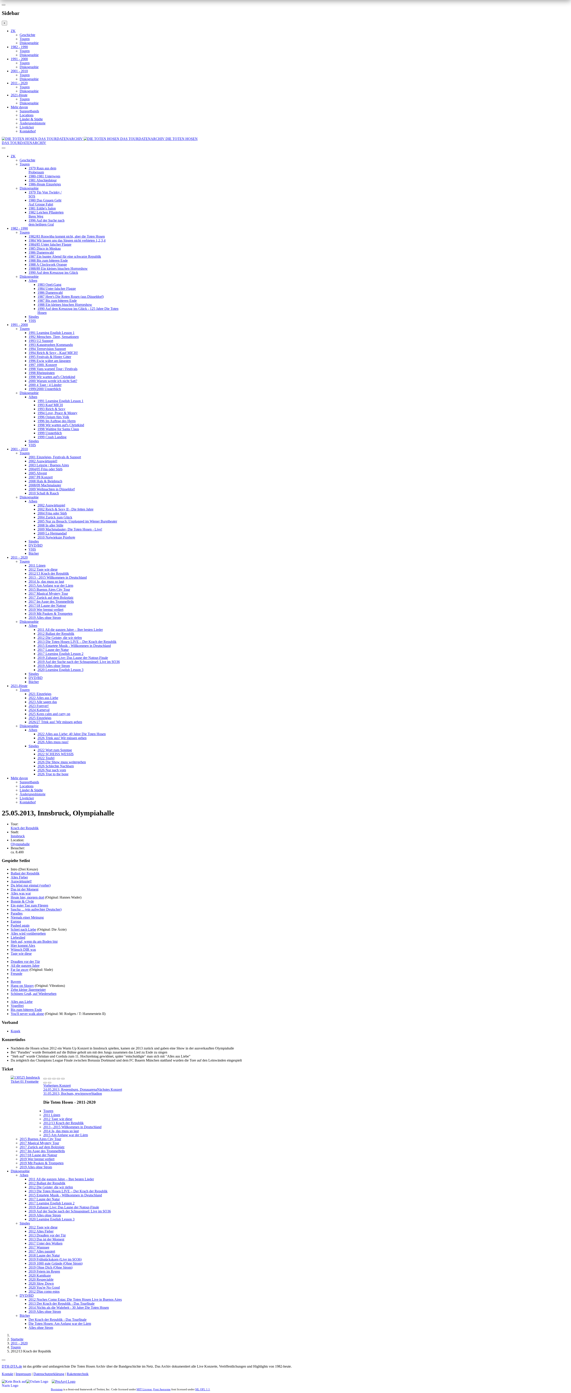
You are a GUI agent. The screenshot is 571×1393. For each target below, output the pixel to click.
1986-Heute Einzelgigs (45, 184)
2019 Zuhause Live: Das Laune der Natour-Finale (72, 658)
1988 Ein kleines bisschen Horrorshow (64, 305)
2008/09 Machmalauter (45, 485)
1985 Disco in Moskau (45, 248)
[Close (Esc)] (45, 1078)
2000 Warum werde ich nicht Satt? (53, 381)
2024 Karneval (39, 710)
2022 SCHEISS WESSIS (55, 754)
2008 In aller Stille (50, 525)
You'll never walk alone (27, 1014)
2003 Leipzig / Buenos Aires (49, 465)
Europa (16, 921)
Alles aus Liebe (22, 1002)
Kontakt (7, 1374)
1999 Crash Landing (51, 437)
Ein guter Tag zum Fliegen (29, 905)
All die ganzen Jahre (25, 965)
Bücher (34, 553)
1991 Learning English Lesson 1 (51, 333)
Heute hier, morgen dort (27, 897)
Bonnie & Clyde (22, 901)
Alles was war (21, 893)
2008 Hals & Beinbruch (45, 481)
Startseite (17, 1339)
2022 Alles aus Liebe (43, 698)
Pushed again (20, 925)
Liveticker (27, 127)
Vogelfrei (17, 1006)
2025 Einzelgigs (40, 718)
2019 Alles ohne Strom (45, 617)
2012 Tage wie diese (43, 569)
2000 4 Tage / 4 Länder (45, 385)
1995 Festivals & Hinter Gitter (50, 357)
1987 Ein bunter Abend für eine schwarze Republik (65, 256)
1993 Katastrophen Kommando (51, 345)
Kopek (15, 1031)
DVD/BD (36, 545)
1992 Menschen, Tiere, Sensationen (54, 337)
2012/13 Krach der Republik (49, 573)
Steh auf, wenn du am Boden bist (34, 941)
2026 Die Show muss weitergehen (61, 762)
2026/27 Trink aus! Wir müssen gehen (55, 722)
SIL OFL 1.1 (202, 1389)
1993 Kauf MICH (50, 405)
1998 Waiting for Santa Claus (58, 429)
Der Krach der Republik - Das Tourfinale (58, 1319)
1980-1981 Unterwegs (44, 176)
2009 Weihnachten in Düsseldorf (52, 489)
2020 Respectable (41, 1279)
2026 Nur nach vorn (51, 770)
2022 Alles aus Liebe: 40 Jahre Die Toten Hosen (71, 734)
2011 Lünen (37, 565)
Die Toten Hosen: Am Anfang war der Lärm (60, 1323)
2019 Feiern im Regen (44, 1271)
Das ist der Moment (24, 889)
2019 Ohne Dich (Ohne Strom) (50, 1267)
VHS (32, 321)
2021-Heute (19, 95)
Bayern (16, 982)
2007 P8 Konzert (41, 477)
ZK (13, 31)
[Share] (49, 1078)
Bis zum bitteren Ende (26, 1010)
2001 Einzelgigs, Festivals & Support (55, 457)
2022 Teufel (45, 758)
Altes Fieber (19, 877)
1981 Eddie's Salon (42, 208)
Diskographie (29, 43)
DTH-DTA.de (12, 1366)
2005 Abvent (38, 473)
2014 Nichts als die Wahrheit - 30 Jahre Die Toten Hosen (69, 1307)
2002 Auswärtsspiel (51, 505)
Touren (25, 39)
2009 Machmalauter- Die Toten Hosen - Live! (69, 529)
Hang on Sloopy (22, 986)
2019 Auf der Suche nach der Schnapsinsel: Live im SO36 (78, 662)
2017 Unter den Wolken (45, 1243)
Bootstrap (57, 1389)
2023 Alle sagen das (43, 702)
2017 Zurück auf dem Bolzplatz (51, 597)
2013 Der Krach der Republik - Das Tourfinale (62, 1303)
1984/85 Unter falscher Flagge (50, 244)
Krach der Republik (25, 828)
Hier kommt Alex (23, 945)
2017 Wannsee (39, 1247)
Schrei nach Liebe (23, 929)
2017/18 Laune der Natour (47, 605)
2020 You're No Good (44, 1287)
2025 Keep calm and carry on (49, 714)
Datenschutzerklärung (48, 1374)
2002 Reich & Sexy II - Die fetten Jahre (65, 509)
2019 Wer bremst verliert (46, 609)
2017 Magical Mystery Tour (48, 593)
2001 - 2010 (19, 71)
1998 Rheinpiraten (42, 373)
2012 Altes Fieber (41, 1231)
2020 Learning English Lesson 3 (60, 670)
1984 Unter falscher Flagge (56, 288)
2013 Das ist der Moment (46, 1239)
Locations (26, 115)
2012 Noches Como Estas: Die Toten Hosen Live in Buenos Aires (75, 1299)
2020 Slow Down (41, 1283)
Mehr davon (19, 107)
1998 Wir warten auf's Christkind (52, 377)
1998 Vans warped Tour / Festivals (53, 369)
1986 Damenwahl (41, 252)
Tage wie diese (21, 953)
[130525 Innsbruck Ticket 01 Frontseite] (27, 1081)
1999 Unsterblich (49, 433)
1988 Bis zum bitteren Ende (48, 260)
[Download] (54, 1078)
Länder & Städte (31, 119)
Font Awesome (162, 1389)
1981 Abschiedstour (43, 180)
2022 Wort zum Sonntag (54, 750)
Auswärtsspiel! (21, 881)
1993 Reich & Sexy (51, 409)
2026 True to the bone (52, 774)
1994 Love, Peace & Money (57, 413)
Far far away (20, 969)
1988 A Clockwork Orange (48, 264)
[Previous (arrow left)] (45, 1082)
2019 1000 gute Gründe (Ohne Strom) (56, 1263)
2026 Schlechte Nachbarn (55, 766)
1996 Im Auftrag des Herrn (56, 421)
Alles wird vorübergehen (28, 933)
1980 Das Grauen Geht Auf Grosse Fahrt (45, 202)
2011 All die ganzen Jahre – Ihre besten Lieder (70, 630)
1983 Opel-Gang (49, 284)
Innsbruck (18, 836)
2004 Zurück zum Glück (54, 517)
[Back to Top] (3, 1360)
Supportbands (29, 111)
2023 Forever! (39, 706)
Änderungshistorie (33, 123)
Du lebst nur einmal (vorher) (31, 885)
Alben (33, 280)
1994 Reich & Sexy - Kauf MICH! (53, 353)
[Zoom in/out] (63, 1078)
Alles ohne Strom (41, 1327)
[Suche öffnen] (285, 150)
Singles (34, 317)
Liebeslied (18, 937)
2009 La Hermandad (52, 533)
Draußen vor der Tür (25, 961)
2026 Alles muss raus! (52, 742)
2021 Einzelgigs (40, 694)
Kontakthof (28, 131)
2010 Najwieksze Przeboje (56, 537)
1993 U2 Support (41, 341)
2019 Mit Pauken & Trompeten (50, 613)
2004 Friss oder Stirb (52, 513)
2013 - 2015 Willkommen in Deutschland (58, 577)
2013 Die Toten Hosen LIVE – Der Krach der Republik (76, 642)
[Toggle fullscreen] (58, 1078)
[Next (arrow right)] (49, 1082)
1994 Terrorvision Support (47, 349)
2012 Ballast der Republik (55, 634)
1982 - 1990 (19, 47)
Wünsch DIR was (23, 949)
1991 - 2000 (19, 59)
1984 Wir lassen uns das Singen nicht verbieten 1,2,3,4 (67, 240)
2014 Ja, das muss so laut (46, 581)
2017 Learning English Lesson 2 (60, 654)
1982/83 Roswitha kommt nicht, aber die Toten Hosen (67, 236)
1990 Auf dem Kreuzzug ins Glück (53, 272)
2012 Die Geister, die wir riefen (59, 638)
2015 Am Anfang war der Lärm (51, 585)
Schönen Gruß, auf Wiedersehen (33, 994)
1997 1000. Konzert (43, 365)
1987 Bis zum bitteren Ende (57, 300)
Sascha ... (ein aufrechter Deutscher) (36, 909)
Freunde (16, 973)
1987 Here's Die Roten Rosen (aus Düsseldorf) (70, 296)
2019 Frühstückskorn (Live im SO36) (55, 1259)
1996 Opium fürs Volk (53, 417)
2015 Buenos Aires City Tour (49, 589)
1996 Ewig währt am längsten (50, 361)
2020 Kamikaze (40, 1275)
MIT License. (145, 1389)
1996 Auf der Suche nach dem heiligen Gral (46, 222)
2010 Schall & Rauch (44, 493)
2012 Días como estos (44, 1291)
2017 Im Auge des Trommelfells (51, 601)
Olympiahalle (20, 844)
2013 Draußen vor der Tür (47, 1235)
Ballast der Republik (25, 873)
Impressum (23, 1374)
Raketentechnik (78, 1374)
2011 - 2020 (19, 83)
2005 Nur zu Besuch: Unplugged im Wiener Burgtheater (77, 521)
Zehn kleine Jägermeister (28, 990)
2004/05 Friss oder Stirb (45, 469)
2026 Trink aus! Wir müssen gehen (62, 738)
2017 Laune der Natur (53, 650)
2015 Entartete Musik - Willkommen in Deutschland (74, 646)
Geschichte (27, 35)
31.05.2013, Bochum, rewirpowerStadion (82, 1091)
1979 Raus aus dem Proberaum (42, 170)
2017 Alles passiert (42, 1251)
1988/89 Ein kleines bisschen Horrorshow (58, 268)
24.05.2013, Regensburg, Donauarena (70, 1087)
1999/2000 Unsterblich (45, 389)
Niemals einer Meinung (27, 917)
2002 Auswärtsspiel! (43, 461)
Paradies (17, 913)
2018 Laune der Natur (44, 1255)
